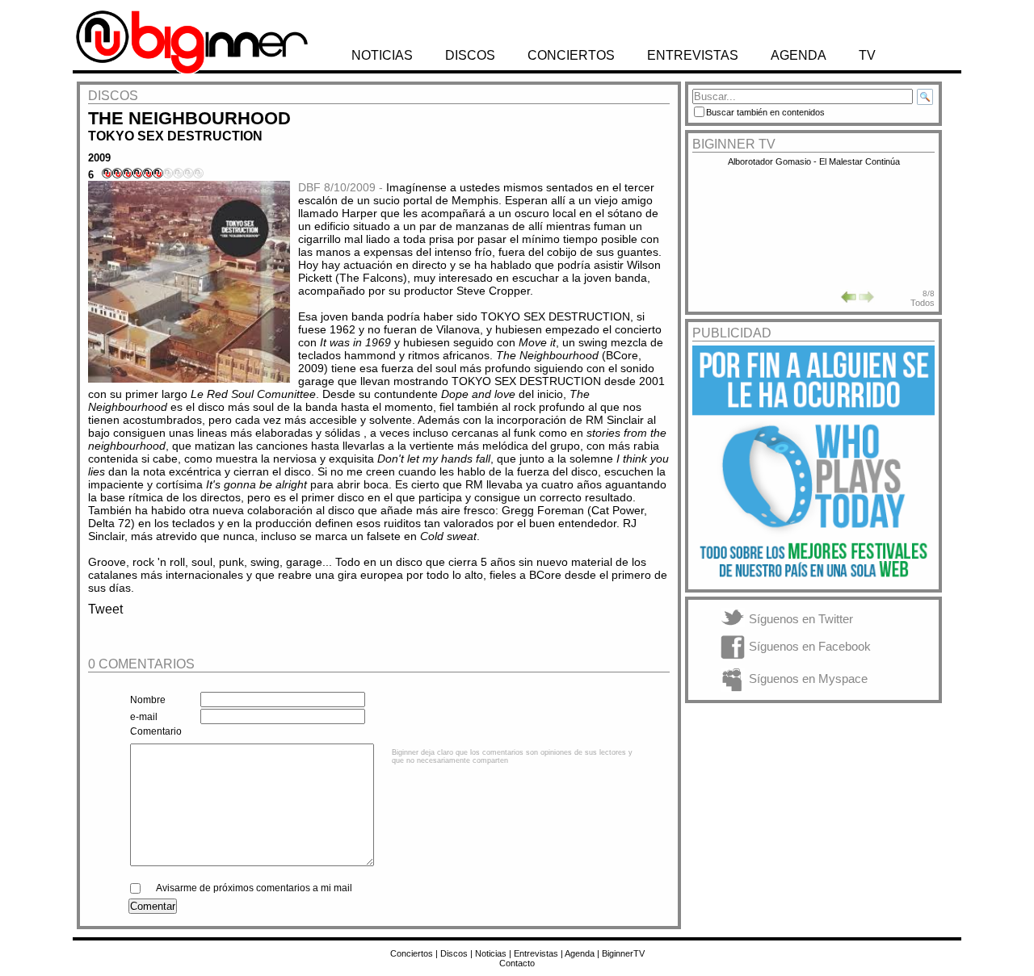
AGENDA (798, 55)
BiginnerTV (623, 953)
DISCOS (470, 55)
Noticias (490, 953)
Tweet (105, 609)
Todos (922, 303)
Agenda (580, 953)
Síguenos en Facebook (810, 646)
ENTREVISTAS (692, 55)
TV (867, 55)
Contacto (517, 963)
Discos (454, 953)
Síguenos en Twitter (801, 619)
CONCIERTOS (571, 55)
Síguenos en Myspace (808, 678)
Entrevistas (536, 953)
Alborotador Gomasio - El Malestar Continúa (814, 161)
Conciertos (411, 953)
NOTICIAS (382, 55)
